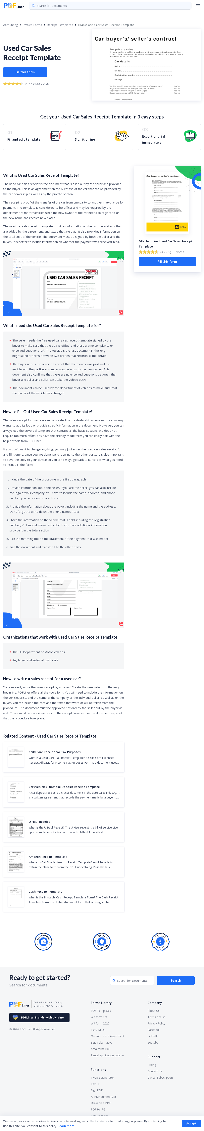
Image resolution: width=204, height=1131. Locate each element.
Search (176, 980)
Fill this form (25, 72)
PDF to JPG (98, 1109)
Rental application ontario (107, 1055)
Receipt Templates (60, 25)
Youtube (153, 1042)
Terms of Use (156, 1017)
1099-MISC (98, 1030)
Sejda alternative (101, 1042)
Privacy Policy (156, 1023)
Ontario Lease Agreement (107, 1036)
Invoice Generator (102, 1077)
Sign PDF (97, 1090)
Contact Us (155, 1071)
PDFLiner (42, 1017)
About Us (154, 1011)
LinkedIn (153, 1036)
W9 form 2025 (100, 1023)
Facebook (154, 1030)
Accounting (10, 25)
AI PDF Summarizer (103, 1097)
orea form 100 (100, 1049)
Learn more (66, 1126)
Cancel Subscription (160, 1077)
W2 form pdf (99, 1017)
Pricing (152, 1065)
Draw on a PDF (101, 1103)
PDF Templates (101, 1011)
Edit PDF (96, 1084)
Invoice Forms (32, 25)
